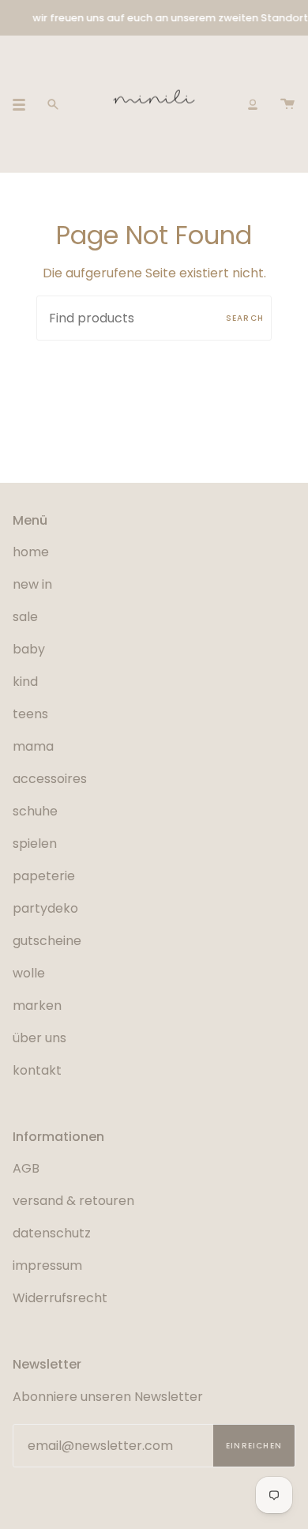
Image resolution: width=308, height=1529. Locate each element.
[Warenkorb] (287, 104)
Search (245, 318)
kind (25, 681)
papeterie (44, 876)
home (31, 552)
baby (29, 649)
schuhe (35, 811)
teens (30, 714)
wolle (29, 973)
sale (25, 617)
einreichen (254, 1446)
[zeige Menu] (24, 104)
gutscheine (47, 941)
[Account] (253, 104)
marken (37, 1005)
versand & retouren (73, 1201)
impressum (47, 1265)
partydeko (45, 908)
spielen (35, 843)
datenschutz (52, 1233)
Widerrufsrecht (60, 1298)
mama (33, 746)
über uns (39, 1038)
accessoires (50, 779)
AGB (26, 1168)
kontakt (37, 1070)
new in (32, 584)
